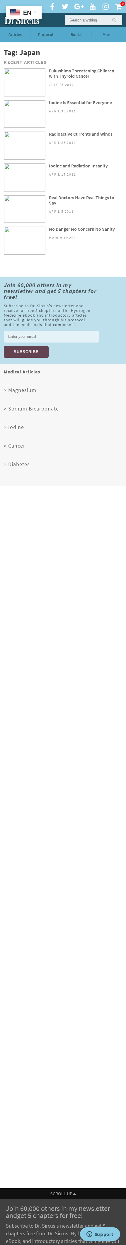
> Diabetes (17, 464)
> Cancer (14, 445)
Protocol (45, 34)
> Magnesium (20, 390)
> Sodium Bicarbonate (31, 408)
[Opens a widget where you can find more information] (100, 1234)
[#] (21, 20)
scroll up (61, 1194)
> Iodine (14, 427)
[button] (114, 20)
